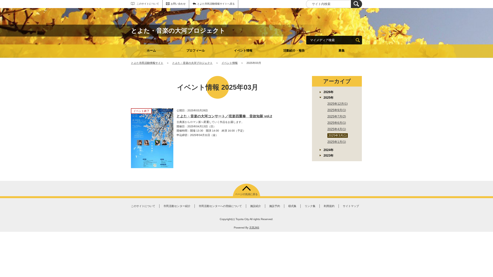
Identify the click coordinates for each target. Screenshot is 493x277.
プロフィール (195, 50)
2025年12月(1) (337, 103)
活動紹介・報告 (294, 50)
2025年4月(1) (336, 129)
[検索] (356, 4)
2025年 (329, 97)
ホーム (151, 50)
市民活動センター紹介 (176, 206)
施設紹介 (255, 206)
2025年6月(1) (336, 122)
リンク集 (310, 206)
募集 (342, 50)
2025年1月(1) (336, 142)
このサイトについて (148, 3)
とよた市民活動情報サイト (147, 62)
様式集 (292, 206)
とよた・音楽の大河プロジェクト (192, 62)
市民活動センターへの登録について (220, 206)
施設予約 (274, 206)
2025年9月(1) (336, 110)
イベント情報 (243, 50)
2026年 (329, 92)
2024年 (329, 150)
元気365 (254, 227)
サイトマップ (351, 206)
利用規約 (329, 206)
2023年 (329, 155)
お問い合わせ (178, 3)
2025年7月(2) (336, 116)
